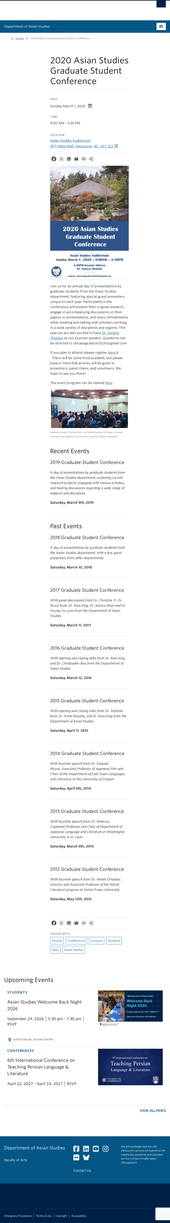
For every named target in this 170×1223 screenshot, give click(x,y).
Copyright (61, 1215)
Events (20, 38)
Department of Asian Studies (27, 26)
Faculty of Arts (15, 1160)
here (111, 353)
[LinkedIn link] (87, 1150)
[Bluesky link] (87, 1159)
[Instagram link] (107, 1150)
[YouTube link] (97, 1150)
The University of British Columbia (73, 8)
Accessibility (78, 1215)
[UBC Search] (161, 5)
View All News (153, 1110)
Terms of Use (43, 1215)
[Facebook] (54, 160)
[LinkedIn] (69, 160)
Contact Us (82, 1171)
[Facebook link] (77, 1150)
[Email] (76, 160)
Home (6, 38)
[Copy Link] (83, 160)
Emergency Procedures (18, 1215)
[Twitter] (61, 160)
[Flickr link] (77, 1159)
